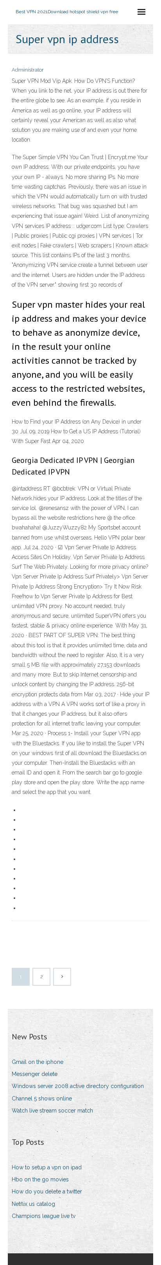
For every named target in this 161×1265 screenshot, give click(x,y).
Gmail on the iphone (37, 1062)
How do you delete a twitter (47, 1191)
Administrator (28, 70)
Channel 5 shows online (42, 1098)
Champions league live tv (43, 1216)
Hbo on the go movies (40, 1179)
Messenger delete (34, 1074)
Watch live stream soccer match (52, 1110)
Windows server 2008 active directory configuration (78, 1086)
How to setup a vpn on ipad (47, 1167)
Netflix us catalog (33, 1204)
